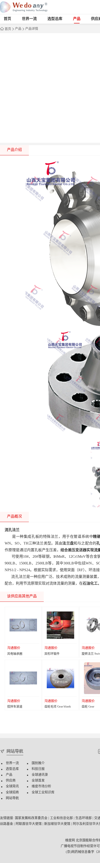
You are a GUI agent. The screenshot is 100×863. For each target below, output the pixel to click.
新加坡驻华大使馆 (57, 824)
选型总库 (54, 19)
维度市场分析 (41, 786)
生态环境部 (84, 818)
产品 (76, 19)
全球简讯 (12, 786)
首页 (7, 19)
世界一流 (29, 19)
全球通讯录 (40, 775)
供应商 (11, 780)
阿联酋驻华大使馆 (29, 824)
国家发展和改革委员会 (31, 818)
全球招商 (12, 792)
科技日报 (38, 769)
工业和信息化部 (62, 818)
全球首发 (38, 780)
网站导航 (12, 798)
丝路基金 (7, 824)
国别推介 (38, 763)
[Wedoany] (23, 7)
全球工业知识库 (43, 792)
